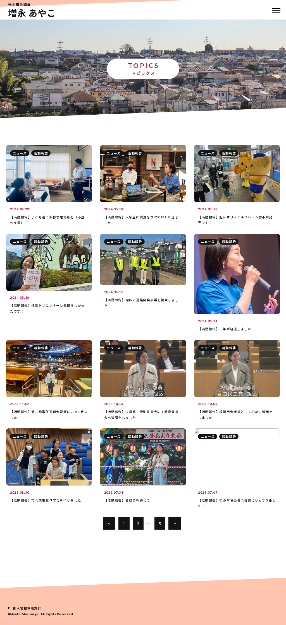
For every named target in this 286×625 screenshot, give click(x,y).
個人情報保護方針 (27, 608)
